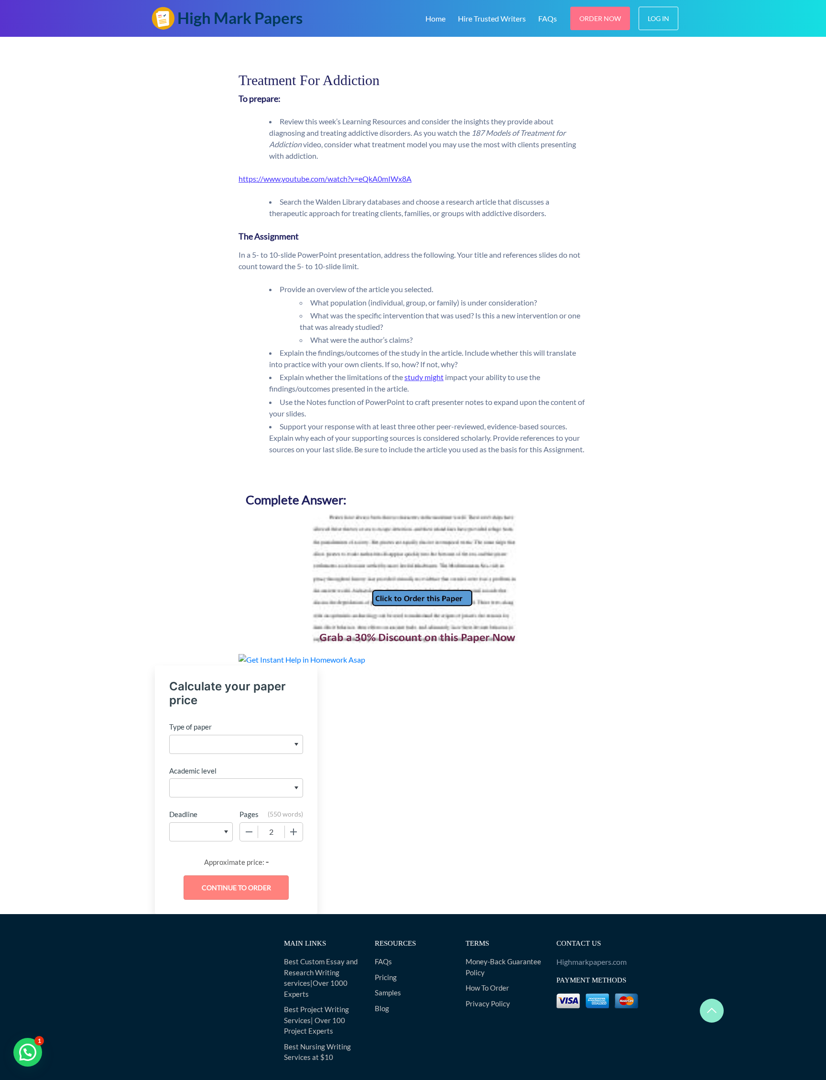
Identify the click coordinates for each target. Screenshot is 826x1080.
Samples (388, 992)
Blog (382, 1008)
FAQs (547, 18)
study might (424, 377)
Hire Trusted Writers (492, 18)
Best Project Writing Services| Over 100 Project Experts (316, 1020)
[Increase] (293, 832)
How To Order (487, 987)
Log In (658, 18)
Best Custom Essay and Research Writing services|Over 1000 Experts (321, 977)
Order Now (600, 18)
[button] (27, 1052)
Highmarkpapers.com (591, 961)
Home (435, 18)
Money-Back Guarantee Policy (503, 967)
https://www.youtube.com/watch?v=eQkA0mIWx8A (325, 178)
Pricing (386, 977)
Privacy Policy (488, 1003)
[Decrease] (249, 832)
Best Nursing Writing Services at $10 (317, 1052)
